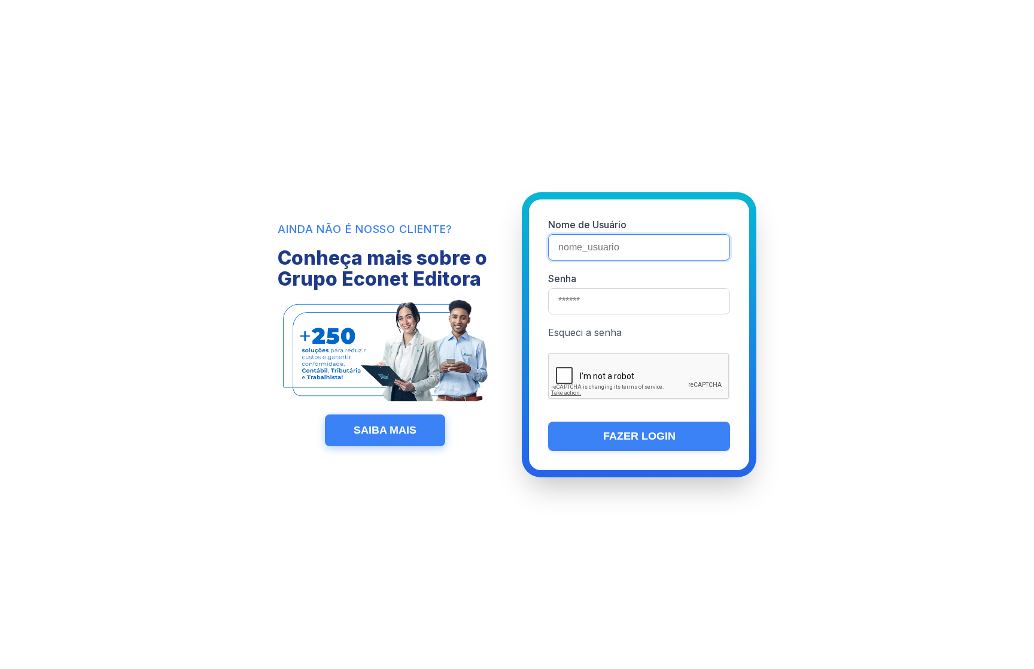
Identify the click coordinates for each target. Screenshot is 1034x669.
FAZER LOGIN (639, 436)
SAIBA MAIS (385, 430)
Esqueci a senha (585, 332)
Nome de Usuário (587, 225)
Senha (562, 278)
